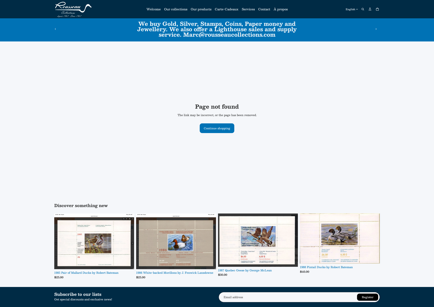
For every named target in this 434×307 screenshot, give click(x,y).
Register (367, 297)
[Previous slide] (55, 29)
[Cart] (377, 9)
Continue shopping (217, 128)
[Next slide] (376, 29)
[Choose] (129, 264)
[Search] (363, 9)
